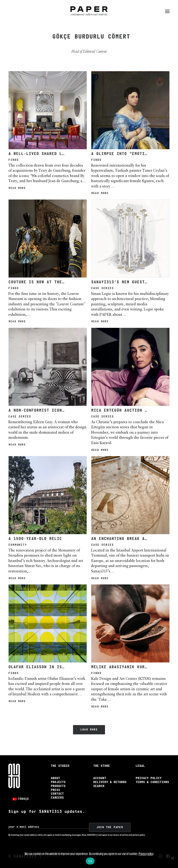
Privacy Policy (149, 778)
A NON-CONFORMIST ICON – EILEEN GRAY (53, 410)
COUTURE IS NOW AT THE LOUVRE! (45, 282)
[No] (172, 858)
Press (55, 790)
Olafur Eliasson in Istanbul (42, 667)
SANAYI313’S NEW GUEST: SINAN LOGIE (134, 282)
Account (99, 778)
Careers (57, 798)
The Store (101, 766)
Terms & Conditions (152, 782)
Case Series (102, 288)
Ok (90, 861)
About (55, 778)
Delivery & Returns (110, 782)
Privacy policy (146, 854)
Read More (17, 188)
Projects (58, 782)
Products (58, 786)
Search (98, 786)
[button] (167, 11)
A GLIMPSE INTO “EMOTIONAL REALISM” (134, 154)
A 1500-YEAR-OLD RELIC (35, 539)
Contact (57, 794)
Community (17, 544)
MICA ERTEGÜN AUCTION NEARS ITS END (134, 410)
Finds (13, 159)
